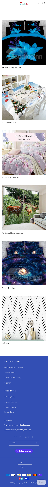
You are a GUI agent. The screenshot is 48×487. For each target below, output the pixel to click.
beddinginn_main (20, 483)
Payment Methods (10, 402)
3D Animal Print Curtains (12, 233)
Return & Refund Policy (12, 378)
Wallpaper (6, 343)
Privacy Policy (9, 412)
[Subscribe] (36, 443)
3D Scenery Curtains (10, 178)
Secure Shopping (10, 407)
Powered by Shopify (32, 483)
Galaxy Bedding (8, 288)
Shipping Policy (10, 397)
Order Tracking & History (13, 367)
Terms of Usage (9, 372)
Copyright (7, 383)
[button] (4, 3)
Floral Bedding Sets (10, 67)
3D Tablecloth (8, 123)
